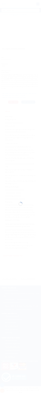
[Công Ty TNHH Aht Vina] (20, 195)
